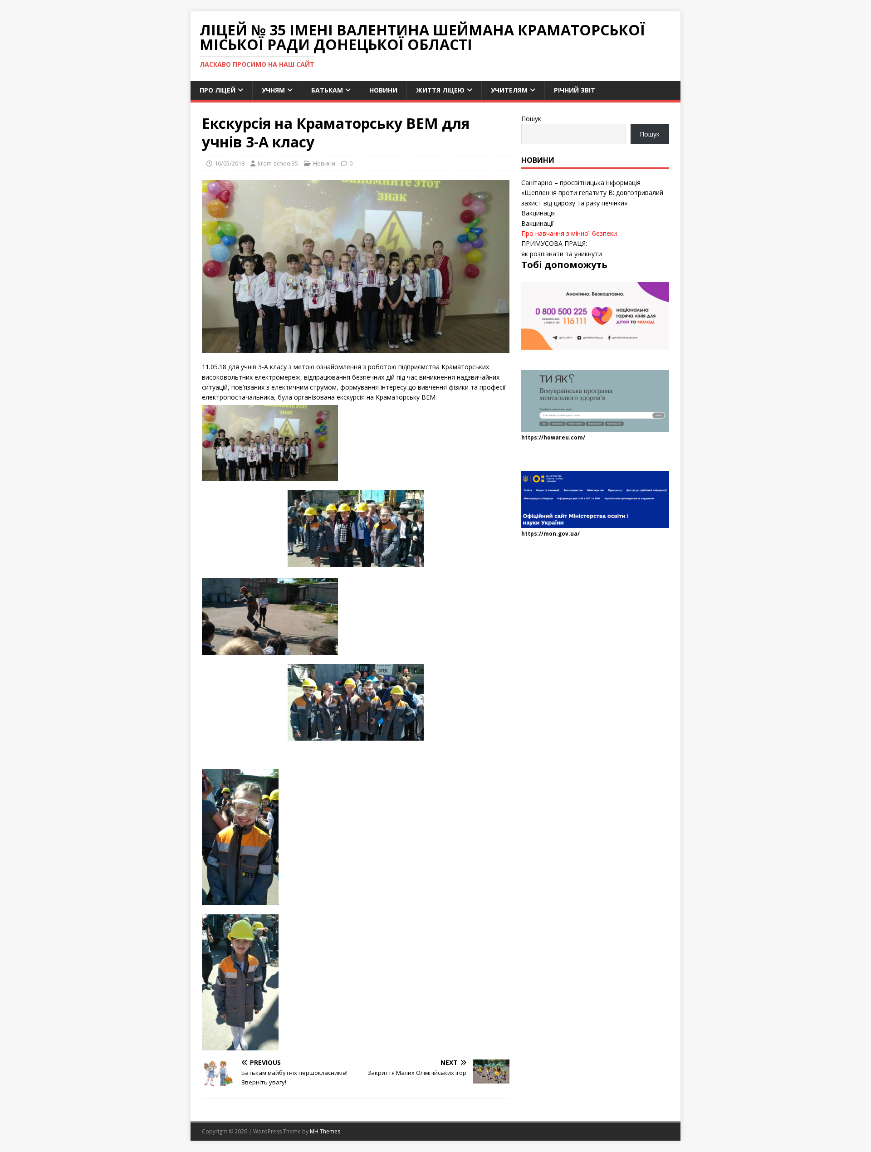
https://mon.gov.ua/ (550, 533)
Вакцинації (537, 223)
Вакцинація (538, 213)
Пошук (531, 118)
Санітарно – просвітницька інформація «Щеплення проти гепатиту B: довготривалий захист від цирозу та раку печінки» (592, 192)
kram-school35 (278, 163)
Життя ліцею (440, 90)
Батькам (327, 90)
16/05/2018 (230, 163)
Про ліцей (217, 90)
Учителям (509, 90)
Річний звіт (574, 90)
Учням (273, 90)
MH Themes (325, 1131)
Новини (383, 90)
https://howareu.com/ (553, 437)
